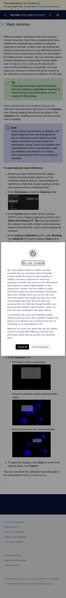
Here (9, 328)
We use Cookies (33, 263)
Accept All (22, 347)
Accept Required (40, 347)
